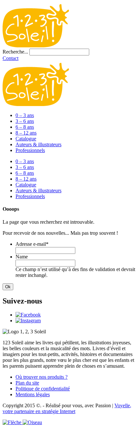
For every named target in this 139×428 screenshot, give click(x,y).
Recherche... (15, 51)
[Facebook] (28, 314)
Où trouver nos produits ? (42, 377)
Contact (10, 58)
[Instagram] (28, 320)
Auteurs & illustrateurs (38, 144)
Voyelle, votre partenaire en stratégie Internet (67, 408)
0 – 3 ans (25, 115)
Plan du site (27, 383)
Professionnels (30, 150)
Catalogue (26, 138)
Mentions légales (33, 394)
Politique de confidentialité (43, 388)
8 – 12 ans (26, 133)
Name (22, 256)
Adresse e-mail (32, 244)
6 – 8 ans (25, 127)
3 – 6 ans (25, 121)
